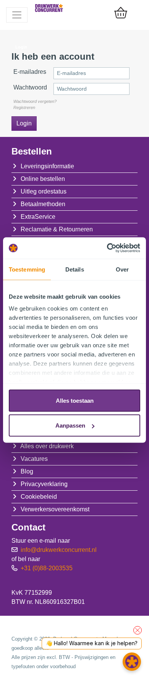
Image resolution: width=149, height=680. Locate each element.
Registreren (24, 107)
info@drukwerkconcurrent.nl (59, 550)
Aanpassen (70, 425)
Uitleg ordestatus (43, 191)
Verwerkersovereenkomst (55, 509)
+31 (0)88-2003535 (47, 568)
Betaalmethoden (43, 204)
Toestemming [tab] (27, 269)
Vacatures (34, 459)
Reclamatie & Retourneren (57, 229)
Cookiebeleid (39, 496)
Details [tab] (74, 269)
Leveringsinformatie (47, 166)
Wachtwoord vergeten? (35, 101)
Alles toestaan (75, 400)
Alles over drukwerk (47, 446)
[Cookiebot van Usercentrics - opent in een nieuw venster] (107, 248)
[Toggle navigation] (17, 15)
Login (24, 123)
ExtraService (38, 216)
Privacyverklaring (44, 484)
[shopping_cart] (120, 13)
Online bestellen (43, 179)
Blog (27, 471)
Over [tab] (122, 269)
